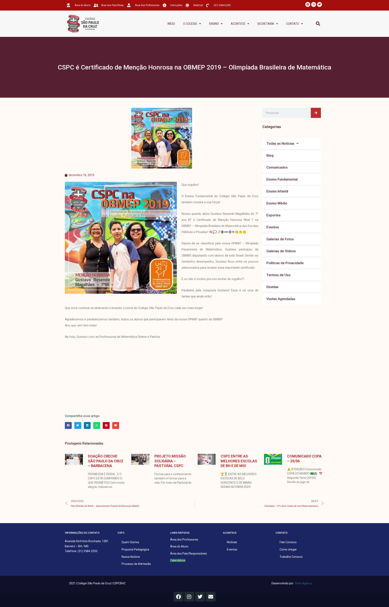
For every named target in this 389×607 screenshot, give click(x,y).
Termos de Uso (278, 275)
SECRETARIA (265, 23)
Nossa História (131, 556)
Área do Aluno (179, 546)
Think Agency (303, 583)
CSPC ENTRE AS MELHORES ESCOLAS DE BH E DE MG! (239, 461)
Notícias (232, 542)
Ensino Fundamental (282, 179)
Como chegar (288, 549)
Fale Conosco (288, 542)
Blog (270, 155)
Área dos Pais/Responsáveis (188, 553)
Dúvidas (272, 287)
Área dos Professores (184, 539)
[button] (318, 23)
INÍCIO (171, 23)
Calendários (177, 560)
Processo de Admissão (136, 563)
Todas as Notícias (280, 143)
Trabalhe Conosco (291, 556)
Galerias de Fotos (280, 239)
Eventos (272, 227)
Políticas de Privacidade (285, 263)
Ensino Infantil (277, 191)
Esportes (273, 215)
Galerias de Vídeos (281, 251)
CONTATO (292, 23)
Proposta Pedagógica (135, 549)
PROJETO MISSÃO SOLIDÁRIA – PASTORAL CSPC (170, 461)
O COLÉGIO (190, 23)
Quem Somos (130, 542)
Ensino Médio (276, 203)
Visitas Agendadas (280, 299)
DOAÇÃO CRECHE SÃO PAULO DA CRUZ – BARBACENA (105, 461)
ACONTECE (238, 23)
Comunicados (277, 167)
